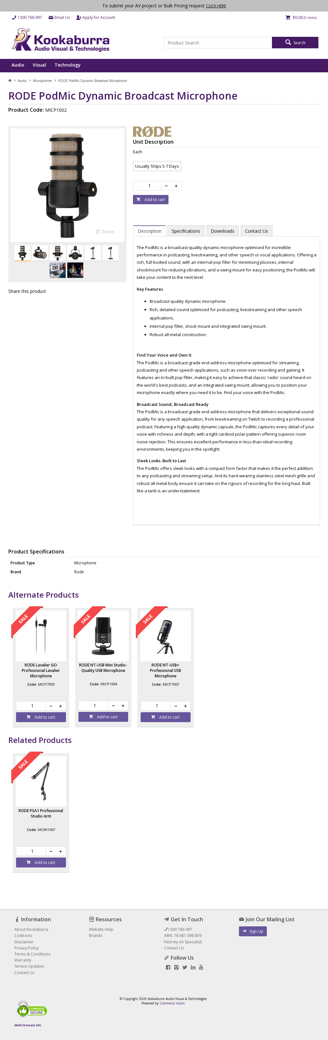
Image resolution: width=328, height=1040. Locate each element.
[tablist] (227, 372)
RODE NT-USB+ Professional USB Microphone (165, 670)
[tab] (149, 230)
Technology (67, 65)
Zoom (108, 232)
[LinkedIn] (193, 968)
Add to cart (154, 199)
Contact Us (174, 948)
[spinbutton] (148, 185)
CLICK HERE (216, 6)
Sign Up (256, 931)
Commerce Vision (172, 1003)
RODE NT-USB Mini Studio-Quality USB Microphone (103, 667)
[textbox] (218, 42)
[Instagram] (176, 968)
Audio (18, 65)
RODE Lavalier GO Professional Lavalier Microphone (41, 670)
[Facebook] (168, 968)
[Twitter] (185, 968)
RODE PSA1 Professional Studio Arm (41, 813)
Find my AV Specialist (183, 942)
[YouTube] (201, 968)
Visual (39, 65)
